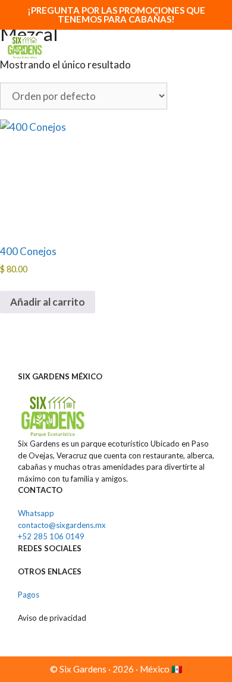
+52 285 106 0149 (51, 536)
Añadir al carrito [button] (47, 302)
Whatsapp (36, 513)
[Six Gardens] (24, 47)
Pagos (28, 594)
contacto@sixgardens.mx (62, 525)
